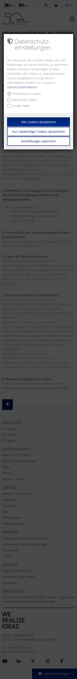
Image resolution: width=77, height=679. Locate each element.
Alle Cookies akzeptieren (38, 122)
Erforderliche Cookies (26, 94)
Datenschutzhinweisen (22, 87)
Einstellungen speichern (38, 141)
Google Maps (21, 106)
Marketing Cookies (24, 100)
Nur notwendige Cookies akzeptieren (38, 132)
